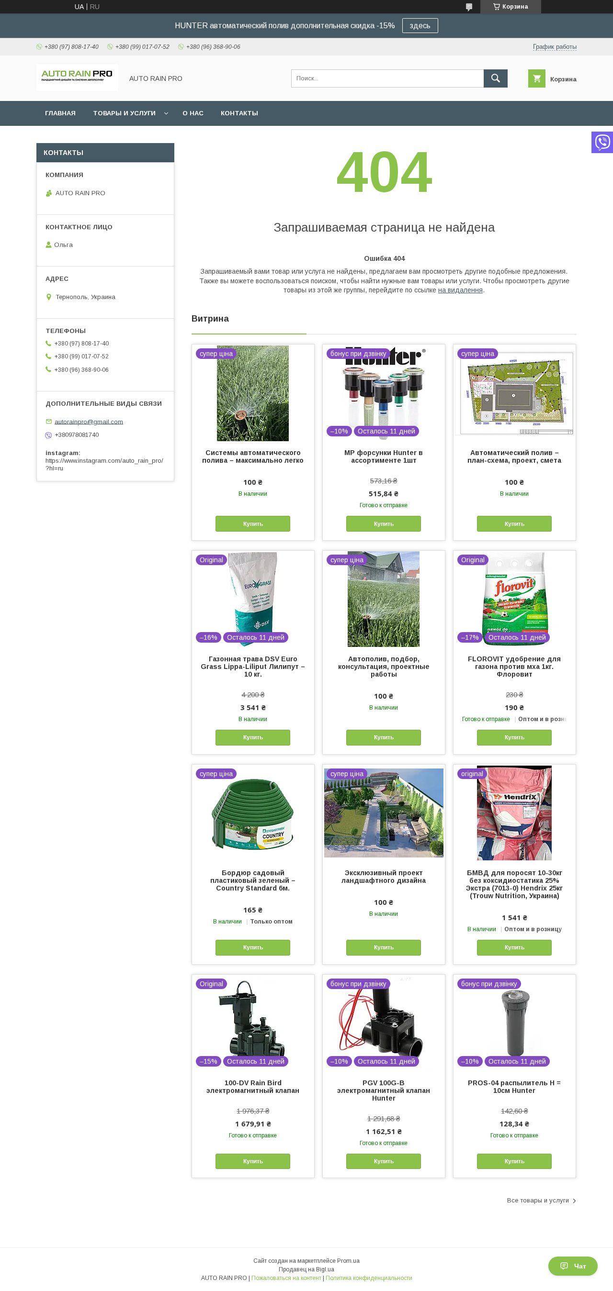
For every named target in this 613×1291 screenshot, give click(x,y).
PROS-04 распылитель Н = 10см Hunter (514, 1086)
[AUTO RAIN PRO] (77, 88)
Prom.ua (348, 1261)
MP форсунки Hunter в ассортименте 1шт (383, 456)
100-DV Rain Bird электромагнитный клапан (252, 1086)
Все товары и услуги (538, 1200)
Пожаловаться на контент (286, 1278)
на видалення (460, 290)
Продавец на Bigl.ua (306, 1269)
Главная (60, 113)
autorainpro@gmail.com (89, 421)
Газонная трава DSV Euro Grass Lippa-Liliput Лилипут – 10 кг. (253, 666)
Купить (253, 524)
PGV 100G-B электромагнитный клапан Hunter (383, 1090)
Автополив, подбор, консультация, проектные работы (384, 666)
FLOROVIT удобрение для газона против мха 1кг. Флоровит (514, 666)
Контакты (239, 113)
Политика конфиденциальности (369, 1278)
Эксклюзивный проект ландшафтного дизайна (383, 876)
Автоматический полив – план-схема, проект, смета (514, 456)
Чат (580, 1266)
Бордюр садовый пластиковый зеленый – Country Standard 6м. (252, 880)
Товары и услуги (124, 113)
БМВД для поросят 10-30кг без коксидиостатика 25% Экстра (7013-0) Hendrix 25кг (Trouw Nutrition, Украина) (514, 884)
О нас (193, 113)
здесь (420, 26)
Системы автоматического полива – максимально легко (253, 456)
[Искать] (496, 78)
